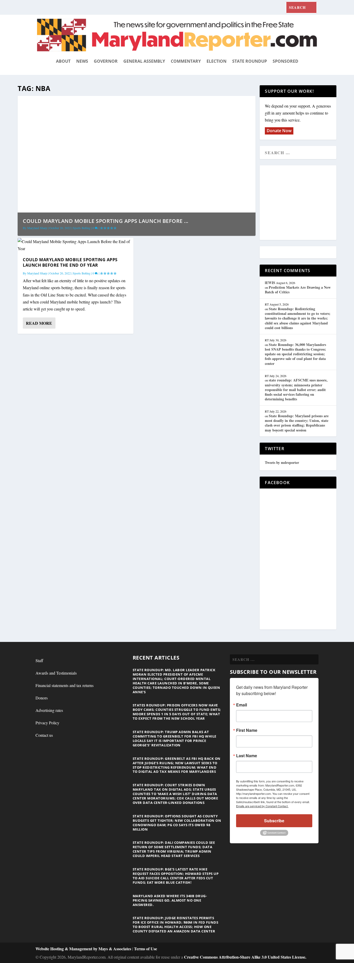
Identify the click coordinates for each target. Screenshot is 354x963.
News (82, 61)
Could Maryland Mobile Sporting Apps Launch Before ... (105, 220)
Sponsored (285, 61)
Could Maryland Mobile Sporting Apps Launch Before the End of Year (70, 262)
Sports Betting (81, 228)
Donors (42, 697)
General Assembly (144, 61)
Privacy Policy (47, 722)
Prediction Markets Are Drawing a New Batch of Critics (298, 290)
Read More (39, 323)
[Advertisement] (302, 203)
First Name (246, 730)
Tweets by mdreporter (282, 462)
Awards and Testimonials (56, 673)
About (63, 61)
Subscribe (274, 821)
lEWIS (270, 282)
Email (241, 705)
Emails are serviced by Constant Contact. (262, 806)
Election (216, 61)
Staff (39, 660)
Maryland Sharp (37, 228)
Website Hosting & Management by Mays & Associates (84, 949)
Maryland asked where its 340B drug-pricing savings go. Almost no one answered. (170, 900)
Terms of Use (145, 949)
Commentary (186, 61)
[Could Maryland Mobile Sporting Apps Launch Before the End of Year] (75, 245)
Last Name (246, 756)
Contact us (44, 735)
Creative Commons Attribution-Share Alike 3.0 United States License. (245, 957)
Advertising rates (49, 710)
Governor (106, 61)
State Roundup (249, 61)
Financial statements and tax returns (65, 685)
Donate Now (279, 130)
